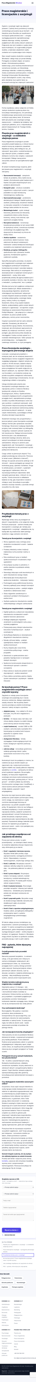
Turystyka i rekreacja (5, 1347)
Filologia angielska (17, 1287)
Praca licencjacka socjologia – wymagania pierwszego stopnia (18, 1250)
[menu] (32, 3)
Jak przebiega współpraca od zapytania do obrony (17, 1263)
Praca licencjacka (19, 1338)
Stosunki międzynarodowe (7, 1342)
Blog (15, 1346)
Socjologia (5, 1338)
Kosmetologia (21, 1282)
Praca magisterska (19, 1335)
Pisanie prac (17, 1333)
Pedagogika (17, 1312)
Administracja (6, 1304)
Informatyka (5, 1325)
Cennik (16, 1344)
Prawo (16, 1323)
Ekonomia (4, 1312)
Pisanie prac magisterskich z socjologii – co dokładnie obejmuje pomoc (18, 1245)
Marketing (17, 1309)
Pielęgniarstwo (6, 1278)
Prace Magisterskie (12, 3)
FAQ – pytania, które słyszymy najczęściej (15, 1266)
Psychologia (5, 1333)
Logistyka (17, 1307)
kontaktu (5, 1161)
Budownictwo (5, 1309)
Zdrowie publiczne (7, 1282)
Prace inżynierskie (19, 1341)
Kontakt (16, 1349)
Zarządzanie (5, 1350)
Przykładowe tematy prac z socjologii (13, 1255)
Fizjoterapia (5, 1320)
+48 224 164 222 (9, 1235)
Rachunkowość (6, 1335)
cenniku (14, 770)
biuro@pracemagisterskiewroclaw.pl (25, 1358)
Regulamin (4, 1371)
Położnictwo (18, 1278)
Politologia (17, 1318)
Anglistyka (5, 1287)
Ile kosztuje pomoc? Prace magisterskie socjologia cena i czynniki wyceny (17, 1259)
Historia (4, 1322)
